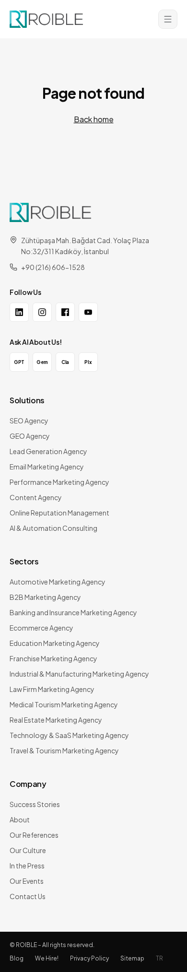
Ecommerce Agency (41, 627)
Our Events (27, 881)
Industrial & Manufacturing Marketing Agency (79, 673)
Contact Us (28, 896)
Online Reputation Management (59, 512)
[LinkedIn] (19, 312)
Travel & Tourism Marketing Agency (64, 750)
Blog (16, 958)
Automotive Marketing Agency (57, 581)
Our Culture (28, 850)
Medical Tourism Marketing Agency (64, 704)
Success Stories (35, 804)
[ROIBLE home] (46, 19)
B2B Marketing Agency (45, 597)
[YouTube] (88, 312)
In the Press (27, 865)
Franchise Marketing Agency (53, 658)
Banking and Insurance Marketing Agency (73, 612)
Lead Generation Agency (48, 451)
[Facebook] (65, 312)
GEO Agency (30, 436)
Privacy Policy (89, 958)
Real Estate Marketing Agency (56, 719)
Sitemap (132, 958)
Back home (94, 119)
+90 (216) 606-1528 (53, 267)
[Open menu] (167, 19)
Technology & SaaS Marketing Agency (69, 735)
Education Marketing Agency (55, 643)
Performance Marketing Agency (59, 482)
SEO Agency (29, 420)
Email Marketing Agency (47, 466)
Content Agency (36, 497)
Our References (34, 835)
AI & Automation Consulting (53, 528)
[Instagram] (42, 312)
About (20, 819)
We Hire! (46, 958)
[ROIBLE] (50, 212)
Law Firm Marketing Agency (52, 689)
